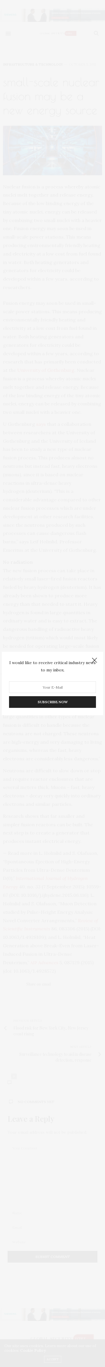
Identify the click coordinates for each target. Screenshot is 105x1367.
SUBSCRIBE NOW (53, 702)
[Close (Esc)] (94, 660)
